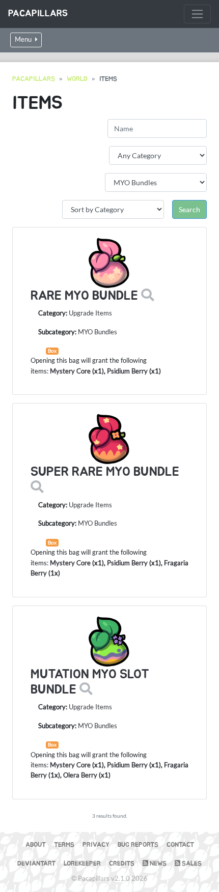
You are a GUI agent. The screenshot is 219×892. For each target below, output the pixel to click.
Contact (180, 845)
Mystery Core (70, 371)
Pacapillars (38, 13)
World (77, 79)
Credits (121, 863)
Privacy (96, 845)
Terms (64, 845)
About (35, 845)
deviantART (36, 863)
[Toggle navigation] (197, 14)
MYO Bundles (97, 332)
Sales (191, 863)
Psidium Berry (127, 371)
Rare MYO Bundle (84, 296)
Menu (24, 39)
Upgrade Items (90, 313)
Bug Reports (138, 845)
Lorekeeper (82, 863)
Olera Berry (80, 775)
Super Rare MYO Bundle (105, 472)
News (157, 863)
